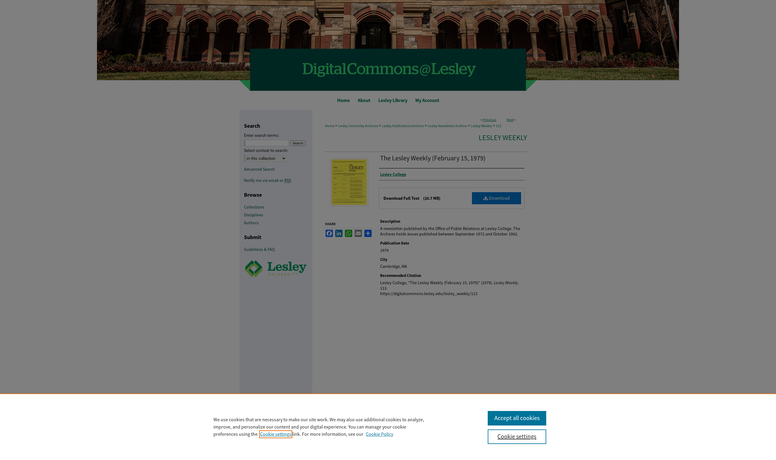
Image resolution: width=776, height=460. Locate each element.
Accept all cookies (517, 418)
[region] (388, 426)
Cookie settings (275, 434)
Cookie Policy (379, 434)
